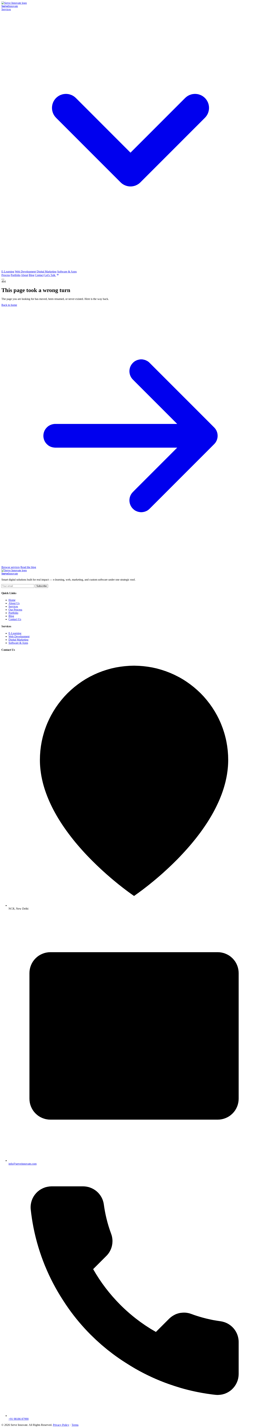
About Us (14, 603)
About (24, 275)
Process (5, 275)
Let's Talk (50, 275)
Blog (31, 275)
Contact (39, 275)
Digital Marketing (46, 271)
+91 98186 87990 (19, 1418)
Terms (75, 1424)
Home (12, 600)
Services (13, 606)
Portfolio (15, 275)
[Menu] (2, 279)
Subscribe (41, 586)
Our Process (15, 609)
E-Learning (7, 271)
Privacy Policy (61, 1424)
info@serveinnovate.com (23, 1163)
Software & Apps (67, 271)
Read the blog (28, 567)
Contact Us (15, 619)
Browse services (10, 567)
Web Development (25, 271)
